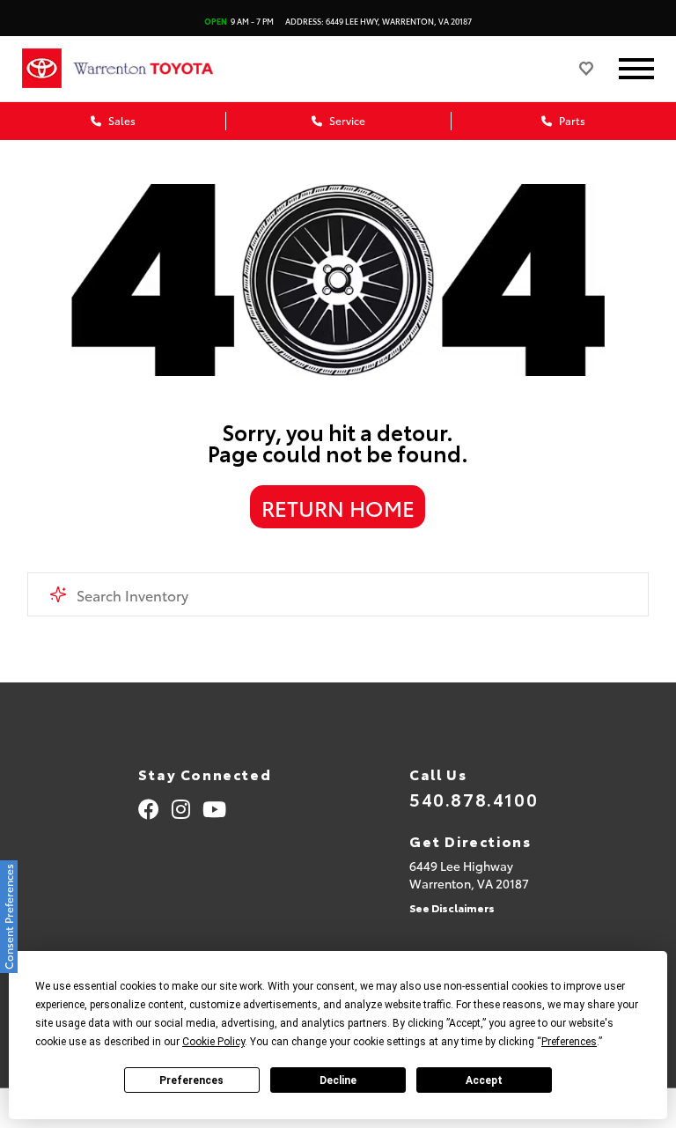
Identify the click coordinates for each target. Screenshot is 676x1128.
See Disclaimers (452, 907)
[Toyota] (42, 68)
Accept (484, 1080)
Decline (338, 1080)
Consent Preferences (8, 916)
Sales (121, 120)
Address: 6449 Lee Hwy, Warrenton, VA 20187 (378, 21)
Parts (570, 120)
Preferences (191, 1080)
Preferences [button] (569, 1042)
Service (346, 120)
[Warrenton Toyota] (161, 69)
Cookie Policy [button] (213, 1042)
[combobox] (338, 594)
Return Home (338, 507)
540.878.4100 (473, 798)
